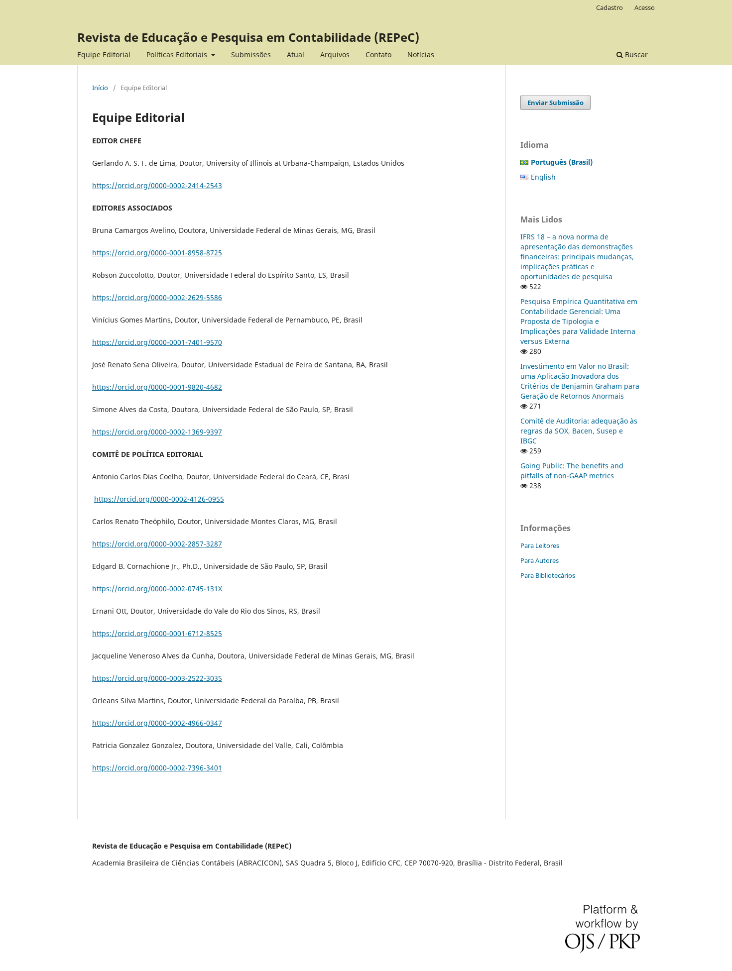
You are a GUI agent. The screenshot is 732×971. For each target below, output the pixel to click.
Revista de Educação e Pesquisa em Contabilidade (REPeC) (248, 37)
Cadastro (609, 7)
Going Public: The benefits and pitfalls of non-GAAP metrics (571, 470)
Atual (295, 54)
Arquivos (335, 54)
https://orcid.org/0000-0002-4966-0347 (157, 723)
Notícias (420, 54)
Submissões (251, 54)
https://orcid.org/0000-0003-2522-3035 (157, 678)
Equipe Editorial (103, 54)
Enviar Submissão (555, 102)
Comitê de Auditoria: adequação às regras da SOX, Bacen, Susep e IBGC (578, 430)
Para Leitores (539, 545)
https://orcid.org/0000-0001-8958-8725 (157, 252)
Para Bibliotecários (547, 575)
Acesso (644, 7)
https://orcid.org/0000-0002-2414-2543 (157, 185)
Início (100, 87)
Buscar (635, 54)
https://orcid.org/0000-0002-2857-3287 (157, 543)
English (543, 177)
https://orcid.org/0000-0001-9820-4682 (157, 387)
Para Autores (539, 560)
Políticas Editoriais (177, 54)
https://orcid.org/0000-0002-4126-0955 (159, 499)
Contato (378, 54)
